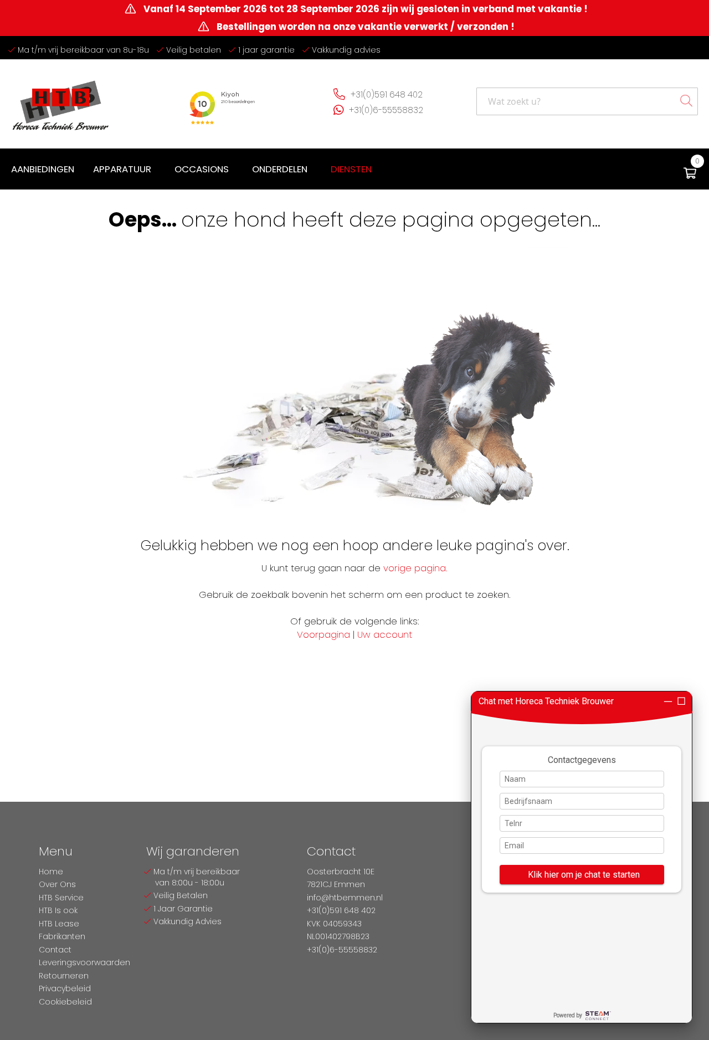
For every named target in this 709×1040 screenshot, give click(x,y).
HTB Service (61, 897)
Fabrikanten (62, 936)
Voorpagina (323, 634)
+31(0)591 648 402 (387, 94)
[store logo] (61, 101)
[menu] (193, 169)
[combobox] (587, 101)
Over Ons (57, 884)
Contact (55, 949)
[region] (581, 857)
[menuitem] (42, 169)
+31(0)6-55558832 (386, 110)
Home (51, 871)
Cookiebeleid (65, 1001)
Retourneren (64, 975)
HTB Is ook (58, 910)
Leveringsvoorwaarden (84, 962)
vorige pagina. (415, 568)
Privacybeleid (65, 988)
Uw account (384, 634)
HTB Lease (59, 923)
